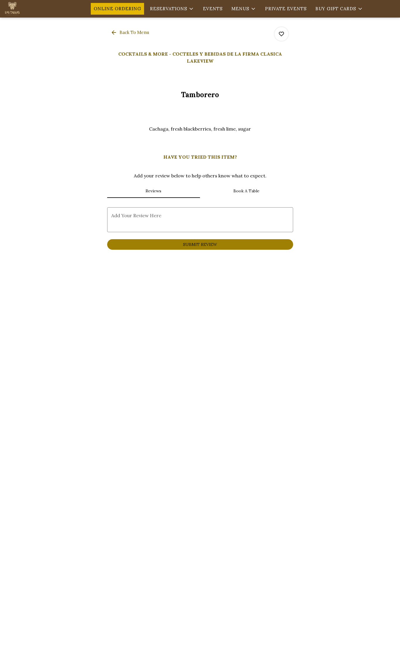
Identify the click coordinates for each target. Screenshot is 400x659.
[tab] (153, 191)
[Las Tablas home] (31, 8)
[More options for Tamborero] (281, 34)
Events (213, 8)
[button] (172, 9)
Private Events (286, 8)
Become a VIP (348, 21)
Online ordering (117, 8)
